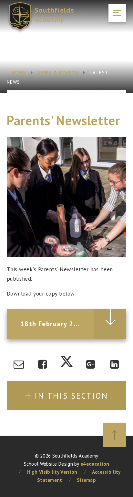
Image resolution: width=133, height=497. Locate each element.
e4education (94, 464)
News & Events (58, 73)
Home (19, 73)
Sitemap (86, 480)
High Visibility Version (52, 472)
